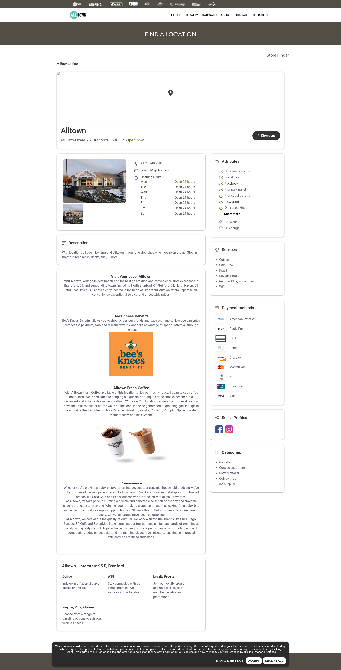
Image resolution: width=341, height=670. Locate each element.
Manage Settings (229, 660)
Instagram (232, 201)
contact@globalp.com (156, 170)
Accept (253, 660)
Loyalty (192, 15)
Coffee (176, 15)
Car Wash (209, 15)
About (226, 15)
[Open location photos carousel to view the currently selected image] (94, 181)
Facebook (231, 183)
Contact (242, 15)
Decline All (274, 660)
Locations (261, 15)
